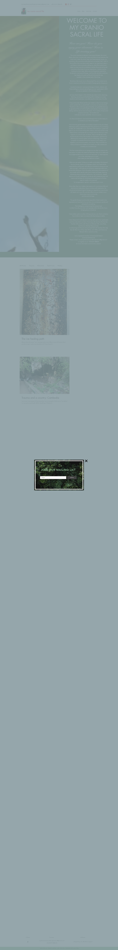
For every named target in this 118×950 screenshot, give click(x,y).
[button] (86, 461)
